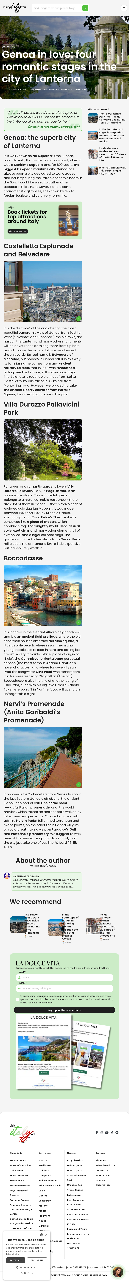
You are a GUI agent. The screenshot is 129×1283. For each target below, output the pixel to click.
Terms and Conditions (74, 1275)
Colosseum (16, 1170)
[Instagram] (102, 1133)
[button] (26, 1267)
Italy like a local (76, 1160)
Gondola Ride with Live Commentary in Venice (21, 1210)
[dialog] (26, 1255)
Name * (22, 972)
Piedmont (44, 1215)
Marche (43, 1205)
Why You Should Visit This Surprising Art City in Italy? (112, 170)
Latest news (74, 1195)
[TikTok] (112, 1133)
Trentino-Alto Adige (50, 1241)
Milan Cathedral (19, 1175)
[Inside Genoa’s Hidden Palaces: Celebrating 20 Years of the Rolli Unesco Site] (93, 154)
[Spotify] (117, 1133)
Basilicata (45, 1165)
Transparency (98, 1275)
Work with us (102, 1175)
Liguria (43, 1195)
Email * (23, 983)
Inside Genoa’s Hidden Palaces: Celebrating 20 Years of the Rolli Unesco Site (112, 154)
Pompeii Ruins (18, 1160)
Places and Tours (77, 1229)
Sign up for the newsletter (63, 1010)
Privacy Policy (45, 1002)
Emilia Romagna (48, 1180)
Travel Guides (75, 1190)
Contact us (102, 1170)
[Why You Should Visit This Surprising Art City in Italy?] (93, 170)
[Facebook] (97, 1133)
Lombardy (45, 1200)
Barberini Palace (19, 1200)
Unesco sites (74, 1185)
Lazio (42, 1190)
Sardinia (44, 1225)
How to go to (74, 1170)
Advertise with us (105, 1165)
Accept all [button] (16, 1260)
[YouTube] (107, 1133)
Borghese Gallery (20, 1185)
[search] (85, 8)
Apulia (42, 1220)
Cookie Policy (26, 1273)
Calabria (44, 1170)
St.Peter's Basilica (20, 1165)
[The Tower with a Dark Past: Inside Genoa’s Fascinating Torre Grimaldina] (93, 118)
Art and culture (76, 1209)
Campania (45, 1175)
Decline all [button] (37, 1260)
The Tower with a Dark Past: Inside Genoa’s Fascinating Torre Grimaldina (112, 118)
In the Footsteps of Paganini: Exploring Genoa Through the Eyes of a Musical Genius (111, 135)
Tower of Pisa (17, 1180)
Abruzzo (43, 1160)
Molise (42, 1210)
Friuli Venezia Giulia (50, 1185)
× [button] (46, 1235)
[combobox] (41, 1234)
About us (100, 1160)
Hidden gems (74, 1165)
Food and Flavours (78, 1214)
